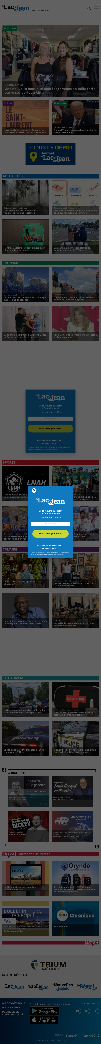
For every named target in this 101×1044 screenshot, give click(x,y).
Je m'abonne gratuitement (50, 534)
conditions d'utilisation (41, 554)
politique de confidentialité (61, 552)
